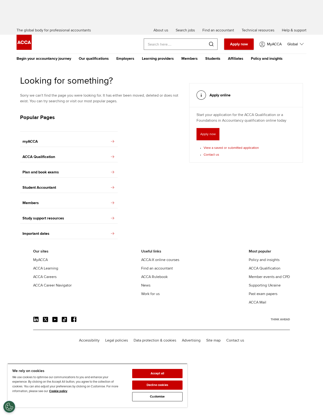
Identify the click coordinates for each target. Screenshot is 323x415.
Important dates (35, 233)
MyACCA (40, 259)
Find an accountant (157, 268)
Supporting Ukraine (265, 285)
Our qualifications (94, 58)
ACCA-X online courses (160, 259)
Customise (157, 396)
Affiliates (235, 58)
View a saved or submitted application (231, 148)
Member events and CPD (269, 276)
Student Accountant (39, 187)
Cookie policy (58, 391)
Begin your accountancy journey (44, 58)
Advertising (191, 340)
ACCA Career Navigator (52, 285)
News (145, 285)
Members (189, 58)
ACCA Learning (45, 268)
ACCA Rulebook (154, 276)
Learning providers (158, 58)
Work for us (150, 293)
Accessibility (89, 340)
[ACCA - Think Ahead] (24, 48)
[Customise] (9, 407)
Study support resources (43, 218)
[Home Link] (280, 319)
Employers (125, 58)
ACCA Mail (257, 302)
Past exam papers (263, 293)
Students (212, 58)
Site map (213, 340)
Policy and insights (267, 58)
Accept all (157, 373)
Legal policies (116, 340)
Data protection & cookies (155, 340)
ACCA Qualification (38, 156)
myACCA (30, 141)
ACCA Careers (45, 276)
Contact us (211, 155)
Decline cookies (157, 385)
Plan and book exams (40, 172)
